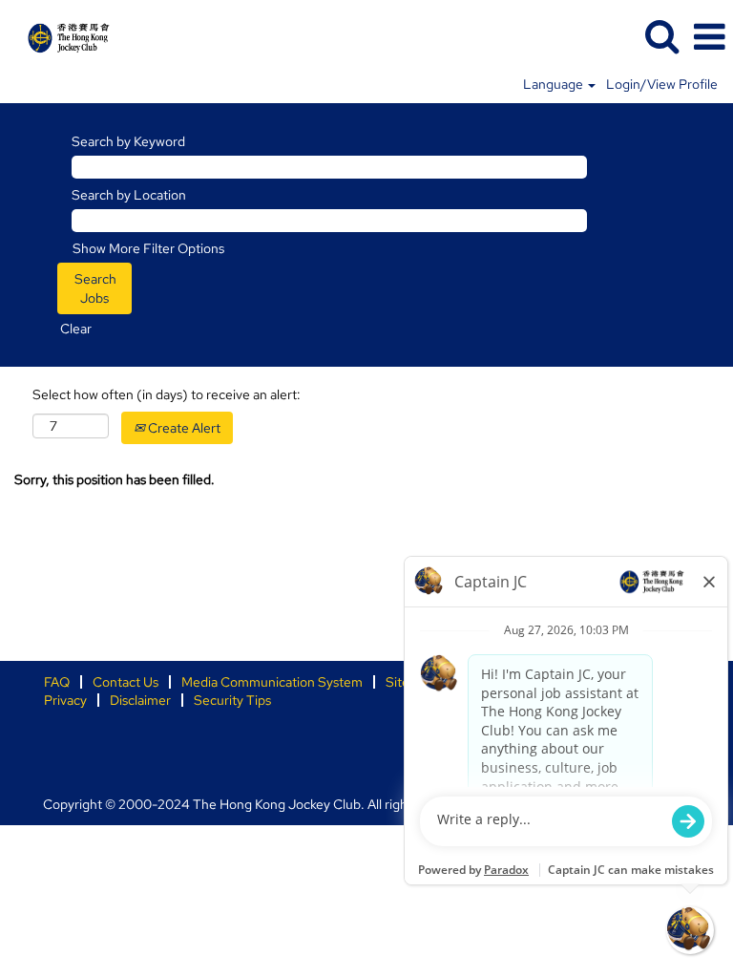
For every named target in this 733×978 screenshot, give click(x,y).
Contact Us (125, 682)
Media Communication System (272, 682)
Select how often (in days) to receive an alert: (166, 394)
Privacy (65, 700)
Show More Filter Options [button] (148, 248)
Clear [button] (76, 328)
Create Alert (182, 427)
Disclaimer (140, 700)
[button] (709, 37)
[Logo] (61, 35)
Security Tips (232, 700)
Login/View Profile (662, 84)
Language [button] (554, 84)
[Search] (661, 36)
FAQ (57, 682)
